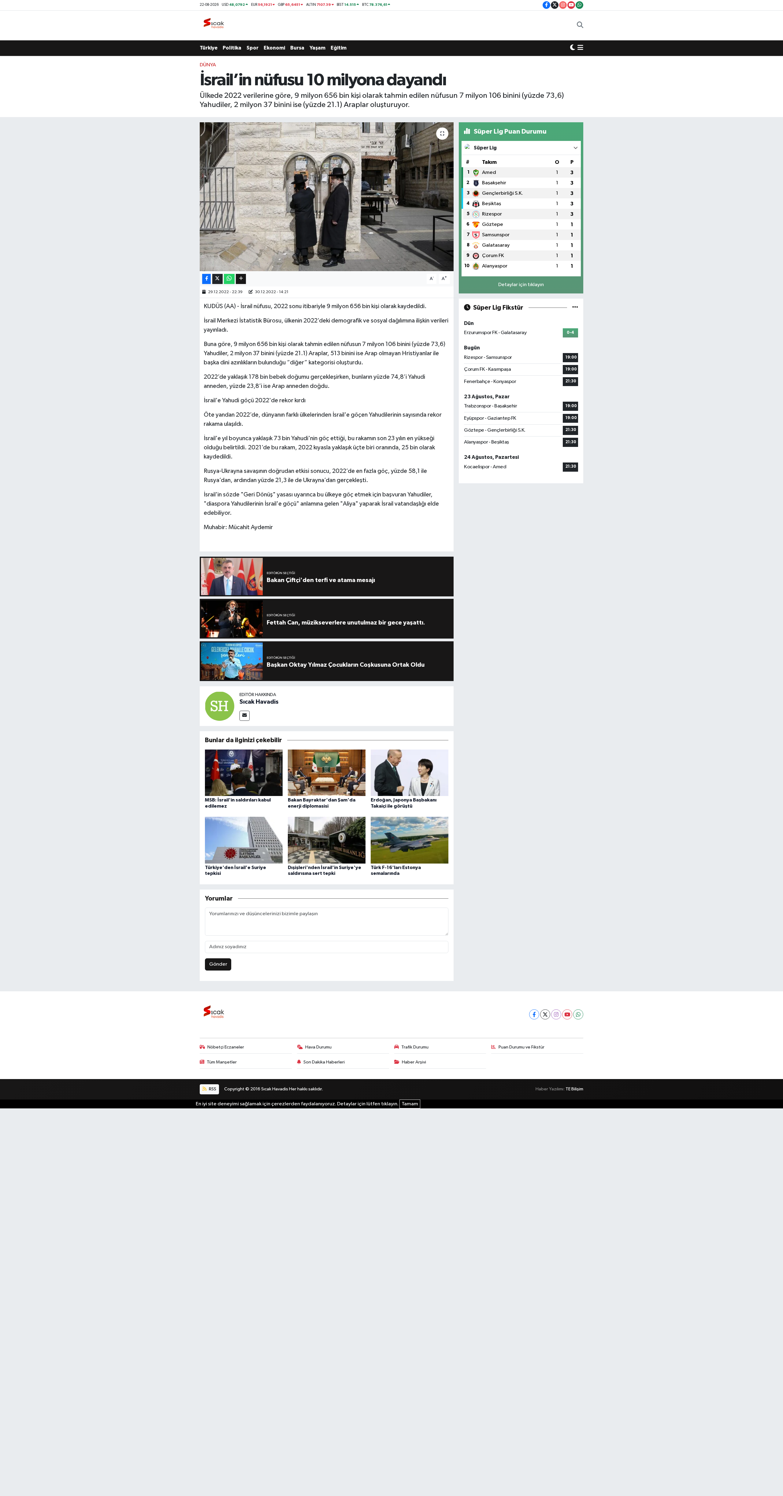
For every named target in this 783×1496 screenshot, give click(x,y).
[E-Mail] (244, 716)
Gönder (218, 964)
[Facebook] (534, 1014)
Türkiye (208, 47)
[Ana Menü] (580, 48)
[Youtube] (567, 1014)
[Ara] (580, 25)
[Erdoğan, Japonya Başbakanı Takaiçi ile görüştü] (409, 772)
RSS (212, 1089)
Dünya (208, 65)
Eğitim (339, 47)
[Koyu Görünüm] (572, 48)
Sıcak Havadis (259, 702)
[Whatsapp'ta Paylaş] (229, 279)
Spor (252, 47)
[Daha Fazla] (241, 279)
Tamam (410, 1104)
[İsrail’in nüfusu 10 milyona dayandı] (327, 196)
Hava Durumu (318, 1047)
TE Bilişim (574, 1089)
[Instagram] (556, 1014)
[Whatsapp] (578, 1014)
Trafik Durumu (415, 1047)
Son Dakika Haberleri (324, 1062)
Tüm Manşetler (222, 1062)
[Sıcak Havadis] (215, 25)
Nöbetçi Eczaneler (225, 1047)
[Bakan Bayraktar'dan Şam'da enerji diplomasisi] (327, 772)
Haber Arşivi (414, 1062)
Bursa (297, 47)
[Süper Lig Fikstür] (575, 307)
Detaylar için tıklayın (521, 284)
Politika (232, 47)
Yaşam (317, 47)
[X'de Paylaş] (217, 279)
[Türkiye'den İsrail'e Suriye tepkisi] (244, 840)
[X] (545, 1014)
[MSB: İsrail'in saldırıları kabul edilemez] (244, 772)
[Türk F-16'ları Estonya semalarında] (409, 840)
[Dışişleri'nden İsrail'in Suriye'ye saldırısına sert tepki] (327, 840)
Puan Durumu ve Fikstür (521, 1047)
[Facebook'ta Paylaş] (206, 279)
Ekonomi (274, 47)
